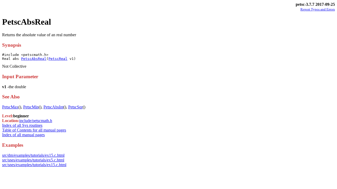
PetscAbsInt (53, 107)
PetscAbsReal (33, 59)
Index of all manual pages (23, 135)
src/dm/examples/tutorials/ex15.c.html (33, 155)
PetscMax (10, 107)
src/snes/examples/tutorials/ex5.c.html (33, 160)
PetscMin (31, 107)
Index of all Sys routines (22, 125)
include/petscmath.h (35, 120)
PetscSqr (75, 107)
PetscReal (57, 59)
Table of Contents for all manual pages (34, 130)
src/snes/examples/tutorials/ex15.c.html (34, 164)
